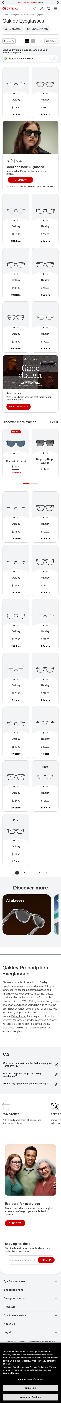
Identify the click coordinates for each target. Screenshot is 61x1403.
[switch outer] (53, 58)
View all (54, 422)
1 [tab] (14, 93)
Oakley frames (18, 1016)
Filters (7, 41)
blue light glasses (28, 1027)
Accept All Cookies (30, 1397)
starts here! (30, 2)
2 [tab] (17, 93)
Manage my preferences (30, 1379)
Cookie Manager (11, 1373)
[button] (49, 8)
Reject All (30, 1388)
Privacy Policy (37, 1367)
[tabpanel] (16, 85)
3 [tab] (33, 484)
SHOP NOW (20, 179)
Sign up (46, 1260)
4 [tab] (36, 484)
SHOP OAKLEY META (18, 406)
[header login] (42, 8)
